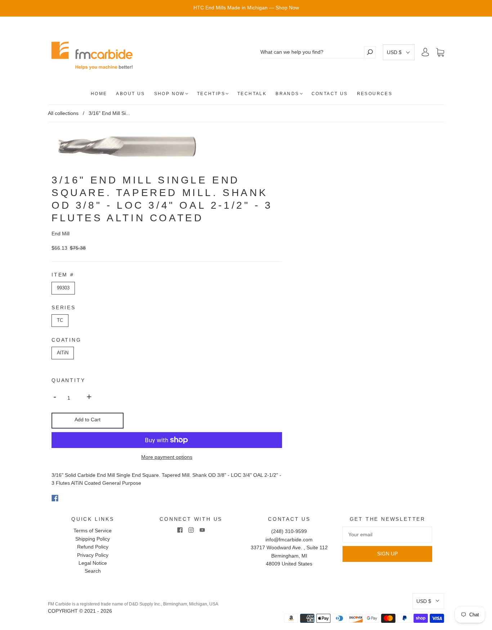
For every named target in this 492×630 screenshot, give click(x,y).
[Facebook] (55, 498)
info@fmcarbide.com (289, 539)
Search (93, 571)
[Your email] (387, 534)
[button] (399, 52)
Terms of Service (92, 530)
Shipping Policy (92, 539)
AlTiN (62, 352)
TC (60, 320)
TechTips (211, 93)
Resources (375, 93)
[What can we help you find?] (312, 52)
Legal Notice (93, 563)
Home (99, 93)
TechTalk (252, 93)
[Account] (425, 52)
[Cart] (440, 52)
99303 (63, 287)
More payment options (166, 457)
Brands (287, 93)
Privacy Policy (92, 555)
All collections (63, 113)
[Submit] (370, 52)
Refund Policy (92, 547)
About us (130, 93)
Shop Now (169, 93)
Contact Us (330, 93)
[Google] (69, 498)
